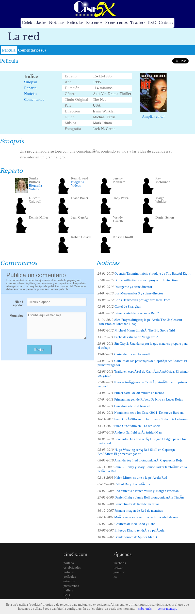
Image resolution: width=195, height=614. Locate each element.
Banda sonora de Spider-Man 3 (136, 537)
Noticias (56, 22)
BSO (152, 22)
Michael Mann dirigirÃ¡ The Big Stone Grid (145, 330)
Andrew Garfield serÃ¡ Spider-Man (138, 432)
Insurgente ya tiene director (133, 287)
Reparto (30, 88)
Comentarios (34, 99)
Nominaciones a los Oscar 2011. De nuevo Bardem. (149, 412)
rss (115, 576)
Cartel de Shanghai (128, 306)
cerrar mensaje (167, 608)
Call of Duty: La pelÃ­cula (132, 484)
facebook (119, 563)
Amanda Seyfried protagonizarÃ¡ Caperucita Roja (148, 460)
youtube (119, 572)
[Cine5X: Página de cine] (94, 9)
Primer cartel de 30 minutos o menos (139, 393)
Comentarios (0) (32, 50)
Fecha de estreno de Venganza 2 (136, 337)
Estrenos (94, 22)
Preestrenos (116, 22)
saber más (145, 608)
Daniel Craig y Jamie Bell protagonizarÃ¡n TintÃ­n (149, 497)
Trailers (137, 22)
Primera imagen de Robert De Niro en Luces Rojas (148, 399)
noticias (68, 572)
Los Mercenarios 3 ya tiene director (139, 293)
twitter (117, 567)
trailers (68, 590)
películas (69, 576)
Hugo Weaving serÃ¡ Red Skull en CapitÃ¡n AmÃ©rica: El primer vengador (136, 452)
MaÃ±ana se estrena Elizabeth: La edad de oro (146, 517)
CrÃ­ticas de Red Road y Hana (135, 524)
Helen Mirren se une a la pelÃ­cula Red (140, 477)
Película (8, 50)
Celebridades (34, 22)
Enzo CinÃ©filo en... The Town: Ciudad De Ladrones (151, 419)
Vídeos (34, 189)
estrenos (69, 581)
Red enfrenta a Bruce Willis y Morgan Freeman (147, 491)
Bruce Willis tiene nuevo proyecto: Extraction (146, 280)
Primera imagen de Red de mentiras (139, 510)
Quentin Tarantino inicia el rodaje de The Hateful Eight (152, 273)
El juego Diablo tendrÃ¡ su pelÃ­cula (140, 530)
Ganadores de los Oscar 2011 (134, 406)
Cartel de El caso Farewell (132, 354)
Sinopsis (30, 82)
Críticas (166, 22)
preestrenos (71, 586)
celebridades (72, 567)
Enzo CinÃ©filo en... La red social (137, 426)
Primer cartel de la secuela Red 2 (137, 313)
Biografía (35, 185)
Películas (75, 22)
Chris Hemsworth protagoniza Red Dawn (142, 300)
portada (68, 563)
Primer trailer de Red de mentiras (137, 504)
